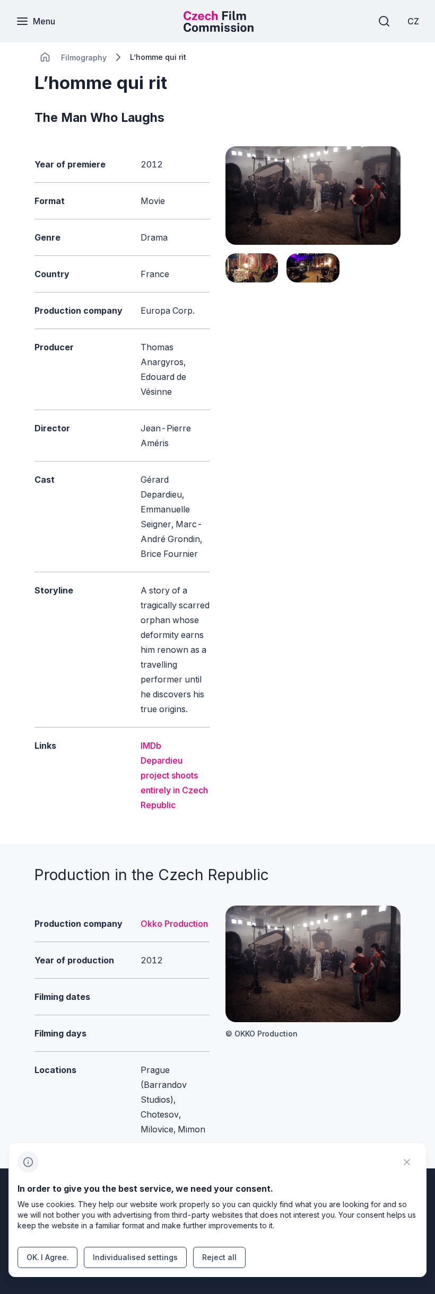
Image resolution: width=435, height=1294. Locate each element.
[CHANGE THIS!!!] (45, 57)
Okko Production (174, 923)
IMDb (151, 745)
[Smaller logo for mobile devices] (219, 28)
